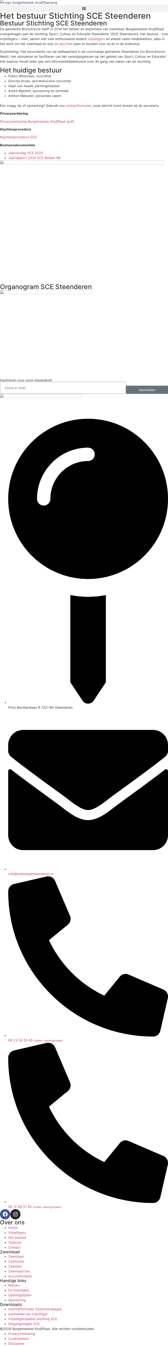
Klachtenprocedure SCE (18, 137)
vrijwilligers (96, 39)
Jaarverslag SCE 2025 (25, 153)
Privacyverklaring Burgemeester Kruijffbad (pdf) (37, 121)
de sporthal (63, 44)
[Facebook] (5, 1214)
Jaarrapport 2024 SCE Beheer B (33, 158)
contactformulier (78, 106)
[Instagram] (15, 1214)
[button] (84, 8)
